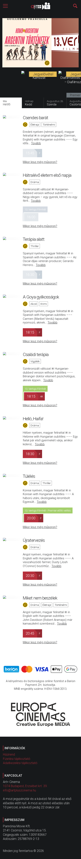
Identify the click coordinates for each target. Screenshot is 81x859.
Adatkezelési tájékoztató (20, 763)
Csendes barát (35, 117)
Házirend (9, 754)
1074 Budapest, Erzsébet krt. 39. (25, 786)
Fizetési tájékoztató (16, 759)
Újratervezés (34, 540)
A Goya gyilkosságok (41, 296)
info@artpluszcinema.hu (19, 790)
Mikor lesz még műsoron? (40, 162)
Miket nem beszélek (40, 598)
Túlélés (29, 476)
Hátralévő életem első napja (47, 175)
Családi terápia (36, 354)
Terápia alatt (33, 239)
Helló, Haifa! (33, 418)
